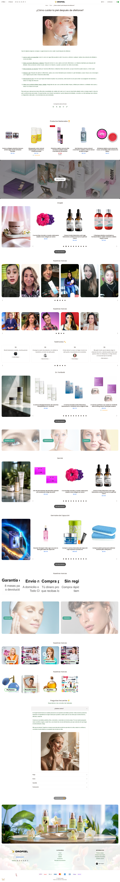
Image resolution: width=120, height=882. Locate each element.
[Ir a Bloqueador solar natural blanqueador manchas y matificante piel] (36, 135)
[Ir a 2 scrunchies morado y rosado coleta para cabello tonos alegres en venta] (58, 475)
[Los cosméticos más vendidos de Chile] (70, 655)
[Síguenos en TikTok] (23, 2)
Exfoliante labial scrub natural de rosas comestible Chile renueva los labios (107, 150)
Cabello (60, 856)
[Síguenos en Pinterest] (25, 2)
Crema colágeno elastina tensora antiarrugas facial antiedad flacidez (12, 150)
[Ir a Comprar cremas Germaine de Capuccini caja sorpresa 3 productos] (58, 532)
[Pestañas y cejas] (20, 440)
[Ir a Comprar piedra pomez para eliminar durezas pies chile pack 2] (87, 532)
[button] (54, 196)
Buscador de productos (60, 860)
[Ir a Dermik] (16, 481)
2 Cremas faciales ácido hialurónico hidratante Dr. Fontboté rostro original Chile (58, 405)
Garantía (35, 783)
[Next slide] (116, 196)
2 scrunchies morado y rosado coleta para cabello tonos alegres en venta (58, 491)
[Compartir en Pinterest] (63, 107)
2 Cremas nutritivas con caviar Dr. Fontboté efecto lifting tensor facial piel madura (87, 405)
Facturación (36, 787)
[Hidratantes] (89, 617)
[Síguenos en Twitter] (19, 2)
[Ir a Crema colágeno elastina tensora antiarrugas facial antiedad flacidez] (13, 135)
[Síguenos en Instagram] (16, 2)
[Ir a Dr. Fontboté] (16, 396)
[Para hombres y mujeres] (11, 684)
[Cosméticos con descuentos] (50, 655)
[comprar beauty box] (11, 655)
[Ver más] (19, 280)
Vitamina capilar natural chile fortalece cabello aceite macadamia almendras (60, 150)
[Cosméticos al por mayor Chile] (30, 655)
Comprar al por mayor (100, 854)
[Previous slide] (3, 196)
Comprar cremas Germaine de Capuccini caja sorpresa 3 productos (58, 548)
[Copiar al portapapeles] (67, 107)
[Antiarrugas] (30, 617)
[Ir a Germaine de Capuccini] (16, 539)
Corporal (60, 854)
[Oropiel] (20, 852)
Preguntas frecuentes (100, 856)
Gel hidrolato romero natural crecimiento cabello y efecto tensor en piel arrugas (84, 150)
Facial (60, 853)
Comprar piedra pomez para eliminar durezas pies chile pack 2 (87, 548)
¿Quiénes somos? (100, 858)
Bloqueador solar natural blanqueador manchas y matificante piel (36, 150)
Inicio (47, 5)
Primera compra (100, 853)
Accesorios (60, 858)
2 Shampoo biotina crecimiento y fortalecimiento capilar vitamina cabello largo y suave (87, 237)
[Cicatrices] (99, 440)
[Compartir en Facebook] (53, 107)
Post (51, 5)
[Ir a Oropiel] (16, 226)
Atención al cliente (20, 857)
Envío (34, 778)
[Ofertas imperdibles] (60, 179)
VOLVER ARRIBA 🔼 (60, 798)
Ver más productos (60, 251)
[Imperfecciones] (60, 440)
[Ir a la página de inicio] (60, 2)
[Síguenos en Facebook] (17, 2)
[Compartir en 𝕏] (56, 107)
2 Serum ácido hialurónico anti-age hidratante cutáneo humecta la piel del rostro (58, 237)
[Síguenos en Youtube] (21, 2)
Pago (34, 774)
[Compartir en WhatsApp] (60, 107)
